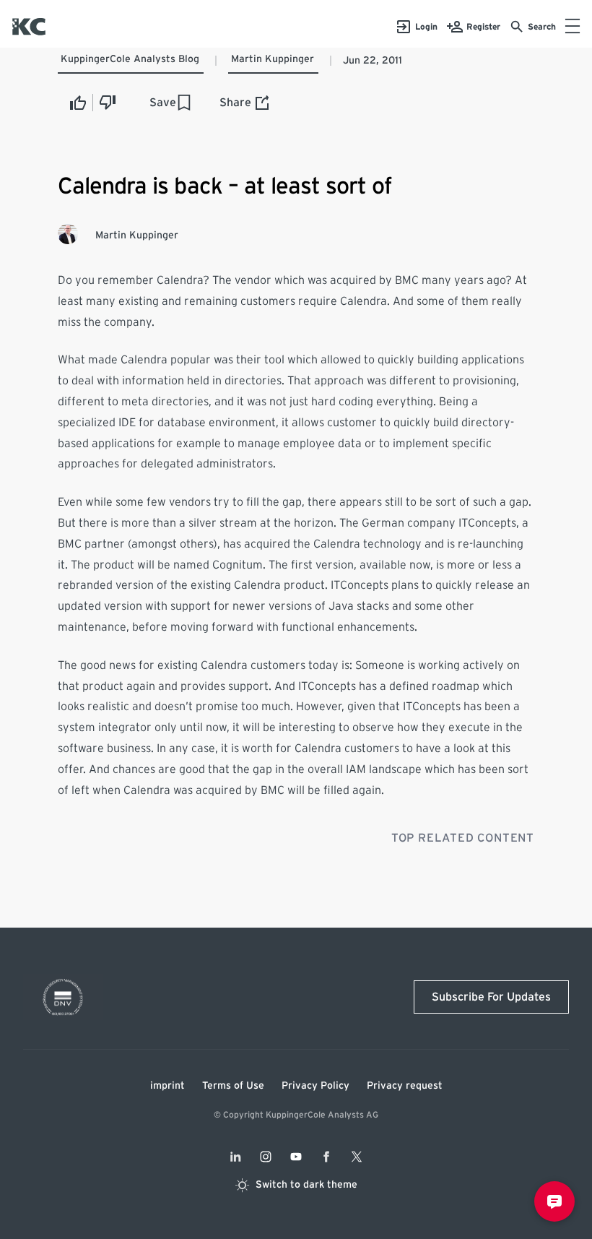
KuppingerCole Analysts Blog (130, 59)
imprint (167, 1086)
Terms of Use (233, 1086)
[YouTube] (296, 1156)
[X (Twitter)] (356, 1156)
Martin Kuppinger (272, 59)
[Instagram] (265, 1156)
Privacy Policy (315, 1086)
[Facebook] (326, 1156)
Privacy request (405, 1086)
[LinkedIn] (235, 1156)
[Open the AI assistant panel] (554, 1201)
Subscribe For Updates (491, 997)
